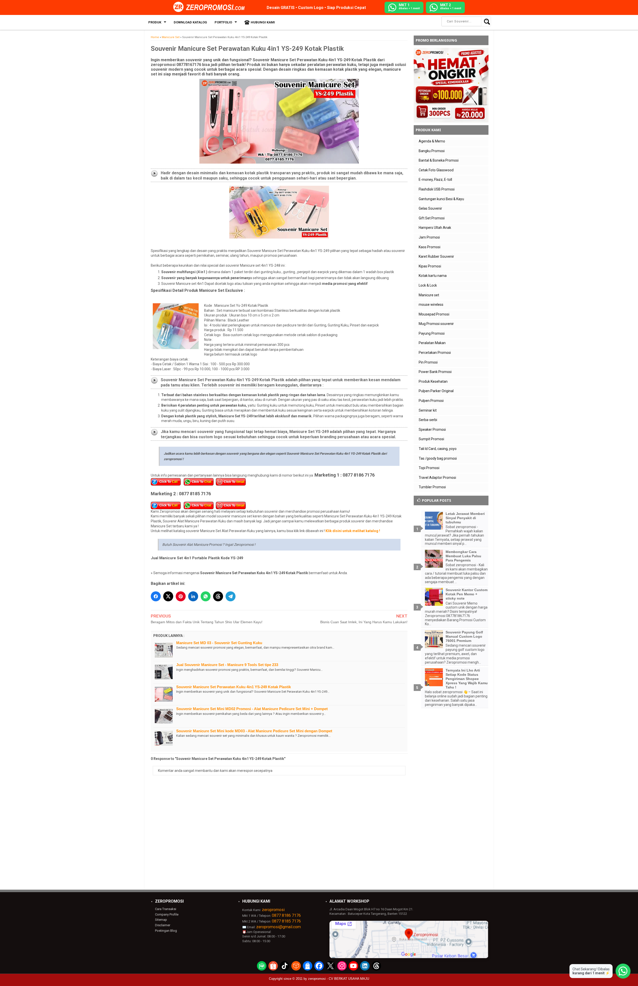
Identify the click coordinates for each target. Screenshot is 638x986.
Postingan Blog (166, 930)
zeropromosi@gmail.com (278, 926)
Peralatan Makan (432, 343)
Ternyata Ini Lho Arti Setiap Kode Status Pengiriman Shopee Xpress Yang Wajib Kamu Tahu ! (467, 678)
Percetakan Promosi (435, 353)
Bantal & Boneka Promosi (439, 160)
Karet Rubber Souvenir (436, 256)
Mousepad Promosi (434, 314)
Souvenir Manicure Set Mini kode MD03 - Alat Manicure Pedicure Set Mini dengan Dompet (254, 731)
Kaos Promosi (429, 247)
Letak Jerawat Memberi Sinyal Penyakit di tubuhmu (465, 518)
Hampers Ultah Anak (435, 228)
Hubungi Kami (263, 22)
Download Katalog (190, 22)
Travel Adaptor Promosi (437, 478)
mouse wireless (431, 305)
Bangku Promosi (432, 151)
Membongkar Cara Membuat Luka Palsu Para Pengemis (463, 556)
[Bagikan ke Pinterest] (181, 596)
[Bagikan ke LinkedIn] (193, 596)
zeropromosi (273, 909)
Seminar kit (428, 410)
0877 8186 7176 (286, 915)
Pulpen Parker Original (436, 391)
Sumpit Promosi (431, 439)
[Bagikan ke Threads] (218, 596)
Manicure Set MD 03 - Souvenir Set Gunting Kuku (219, 643)
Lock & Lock (428, 285)
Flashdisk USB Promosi (437, 189)
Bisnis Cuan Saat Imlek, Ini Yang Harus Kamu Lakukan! (363, 622)
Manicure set (429, 295)
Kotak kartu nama (433, 276)
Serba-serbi (428, 420)
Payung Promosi (432, 333)
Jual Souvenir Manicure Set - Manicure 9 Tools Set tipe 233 (227, 665)
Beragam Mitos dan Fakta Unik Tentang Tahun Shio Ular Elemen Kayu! (206, 622)
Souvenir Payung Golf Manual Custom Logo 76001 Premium (464, 636)
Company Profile (166, 914)
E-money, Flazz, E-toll (435, 180)
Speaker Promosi (432, 429)
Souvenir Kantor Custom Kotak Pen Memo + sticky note (466, 594)
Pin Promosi (428, 362)
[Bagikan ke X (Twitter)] (168, 596)
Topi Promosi (429, 468)
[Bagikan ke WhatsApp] (206, 596)
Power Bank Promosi (435, 372)
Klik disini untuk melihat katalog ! (352, 531)
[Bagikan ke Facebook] (156, 596)
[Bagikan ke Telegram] (231, 596)
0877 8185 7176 (286, 921)
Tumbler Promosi (432, 487)
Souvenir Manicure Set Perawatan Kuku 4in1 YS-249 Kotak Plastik (233, 687)
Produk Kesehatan (433, 381)
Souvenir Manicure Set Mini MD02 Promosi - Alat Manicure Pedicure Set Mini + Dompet (252, 709)
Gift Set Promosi (432, 218)
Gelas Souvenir (430, 208)
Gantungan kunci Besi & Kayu (441, 199)
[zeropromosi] (210, 7)
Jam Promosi (429, 237)
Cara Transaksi (165, 909)
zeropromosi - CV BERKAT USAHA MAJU (338, 979)
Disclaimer (162, 925)
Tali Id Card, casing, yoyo (438, 449)
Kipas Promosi (430, 266)
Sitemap (161, 920)
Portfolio (223, 22)
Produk (154, 22)
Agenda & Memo (432, 141)
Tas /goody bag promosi (438, 458)
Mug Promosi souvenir (436, 324)
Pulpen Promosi (431, 401)
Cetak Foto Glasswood (436, 170)
